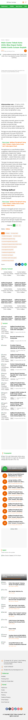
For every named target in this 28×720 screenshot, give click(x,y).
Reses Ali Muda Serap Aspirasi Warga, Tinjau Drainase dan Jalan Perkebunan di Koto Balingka (16, 405)
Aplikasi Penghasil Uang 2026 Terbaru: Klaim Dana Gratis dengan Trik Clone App (7, 318)
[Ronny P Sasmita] (4, 599)
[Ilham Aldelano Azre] (4, 607)
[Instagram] (18, 709)
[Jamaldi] (4, 614)
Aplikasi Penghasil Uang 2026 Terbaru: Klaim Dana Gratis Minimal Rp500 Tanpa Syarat (20, 301)
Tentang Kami (5, 679)
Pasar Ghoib (12, 628)
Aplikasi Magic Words (8, 260)
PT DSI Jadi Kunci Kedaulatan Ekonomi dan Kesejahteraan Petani (17, 598)
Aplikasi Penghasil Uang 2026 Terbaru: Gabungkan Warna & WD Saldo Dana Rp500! (16, 504)
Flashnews (13, 350)
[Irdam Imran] (4, 644)
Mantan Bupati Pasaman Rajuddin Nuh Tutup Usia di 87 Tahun (18, 375)
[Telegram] (22, 264)
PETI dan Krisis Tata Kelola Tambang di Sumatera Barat (17, 606)
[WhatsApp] (25, 264)
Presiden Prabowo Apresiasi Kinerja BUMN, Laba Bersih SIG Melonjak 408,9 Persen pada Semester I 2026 (17, 348)
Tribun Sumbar (18, 714)
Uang (8, 233)
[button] (23, 2)
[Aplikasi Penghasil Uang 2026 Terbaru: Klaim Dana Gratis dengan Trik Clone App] (7, 310)
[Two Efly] (4, 592)
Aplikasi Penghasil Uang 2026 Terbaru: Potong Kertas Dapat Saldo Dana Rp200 (17, 522)
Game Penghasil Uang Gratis (10, 241)
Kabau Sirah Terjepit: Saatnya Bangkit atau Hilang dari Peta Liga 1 (17, 613)
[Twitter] (19, 264)
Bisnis (12, 332)
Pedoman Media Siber (7, 681)
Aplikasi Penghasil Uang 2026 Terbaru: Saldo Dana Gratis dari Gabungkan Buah (14, 144)
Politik (3, 690)
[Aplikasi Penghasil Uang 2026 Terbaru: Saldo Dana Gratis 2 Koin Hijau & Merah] (21, 310)
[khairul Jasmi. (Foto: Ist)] (5, 339)
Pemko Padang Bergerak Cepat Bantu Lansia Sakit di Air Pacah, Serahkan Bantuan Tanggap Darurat (18, 366)
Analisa (12, 340)
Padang (12, 369)
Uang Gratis (15, 233)
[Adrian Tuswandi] (4, 585)
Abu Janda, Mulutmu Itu (16, 591)
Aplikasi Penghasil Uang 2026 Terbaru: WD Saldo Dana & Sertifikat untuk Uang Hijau (15, 498)
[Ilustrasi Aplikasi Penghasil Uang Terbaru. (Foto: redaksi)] (5, 330)
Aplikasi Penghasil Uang (9, 238)
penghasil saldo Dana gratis (10, 246)
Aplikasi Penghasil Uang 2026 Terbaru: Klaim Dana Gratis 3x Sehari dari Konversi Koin (7, 301)
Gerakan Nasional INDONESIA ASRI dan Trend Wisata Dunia (17, 636)
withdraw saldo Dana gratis (9, 257)
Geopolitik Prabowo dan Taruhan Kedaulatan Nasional (17, 643)
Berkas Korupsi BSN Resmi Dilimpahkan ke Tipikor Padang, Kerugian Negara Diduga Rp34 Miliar (16, 475)
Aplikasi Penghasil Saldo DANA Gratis (12, 244)
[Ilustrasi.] (5, 348)
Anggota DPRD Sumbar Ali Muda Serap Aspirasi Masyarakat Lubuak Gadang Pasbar (18, 395)
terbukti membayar (8, 255)
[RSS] (21, 709)
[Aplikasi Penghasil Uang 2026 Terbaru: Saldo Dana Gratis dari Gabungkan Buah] (7, 276)
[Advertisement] (14, 24)
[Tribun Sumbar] (11, 2)
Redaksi (3, 676)
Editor (2, 50)
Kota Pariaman (5, 702)
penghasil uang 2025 (8, 249)
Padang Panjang (5, 697)
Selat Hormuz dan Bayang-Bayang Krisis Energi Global (17, 621)
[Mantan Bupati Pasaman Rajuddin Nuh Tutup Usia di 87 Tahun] (5, 377)
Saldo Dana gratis (7, 236)
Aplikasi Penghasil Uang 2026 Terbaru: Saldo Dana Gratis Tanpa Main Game (14, 203)
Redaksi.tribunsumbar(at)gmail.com (13, 670)
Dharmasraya (4, 699)
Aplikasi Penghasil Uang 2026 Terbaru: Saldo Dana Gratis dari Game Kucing (16, 486)
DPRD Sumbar (12, 398)
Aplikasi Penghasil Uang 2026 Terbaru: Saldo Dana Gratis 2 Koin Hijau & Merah (20, 318)
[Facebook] (16, 264)
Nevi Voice (4, 692)
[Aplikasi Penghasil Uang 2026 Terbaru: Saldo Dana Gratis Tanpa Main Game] (21, 276)
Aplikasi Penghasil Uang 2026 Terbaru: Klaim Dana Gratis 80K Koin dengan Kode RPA (15, 492)
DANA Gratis (17, 236)
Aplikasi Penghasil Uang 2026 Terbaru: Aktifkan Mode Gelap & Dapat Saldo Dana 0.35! (16, 510)
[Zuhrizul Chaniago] (4, 637)
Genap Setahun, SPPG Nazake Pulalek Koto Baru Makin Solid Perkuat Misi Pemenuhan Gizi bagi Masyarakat (16, 480)
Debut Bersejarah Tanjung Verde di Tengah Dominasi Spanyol (16, 583)
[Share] (25, 50)
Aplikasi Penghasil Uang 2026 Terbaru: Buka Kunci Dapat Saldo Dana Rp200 (16, 516)
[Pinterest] (12, 709)
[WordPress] (15, 709)
